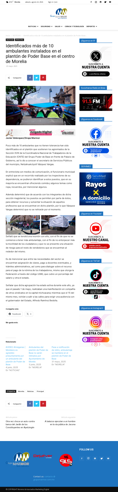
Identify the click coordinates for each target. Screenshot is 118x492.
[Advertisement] (40, 380)
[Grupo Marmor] (59, 13)
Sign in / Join (52, 2)
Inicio (8, 35)
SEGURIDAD (45, 26)
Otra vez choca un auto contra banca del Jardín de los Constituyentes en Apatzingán (20, 424)
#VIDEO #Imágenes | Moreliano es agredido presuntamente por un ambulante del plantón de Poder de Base (15, 356)
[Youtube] (110, 2)
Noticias (30, 391)
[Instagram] (96, 2)
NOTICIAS (32, 26)
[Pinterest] (43, 78)
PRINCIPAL (19, 40)
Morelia (21, 391)
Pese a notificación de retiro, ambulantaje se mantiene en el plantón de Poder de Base (62, 353)
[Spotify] (100, 2)
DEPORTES (90, 26)
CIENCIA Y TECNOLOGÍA (74, 26)
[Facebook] (91, 2)
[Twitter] (105, 2)
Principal (40, 391)
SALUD (57, 26)
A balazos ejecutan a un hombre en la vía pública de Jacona (60, 423)
